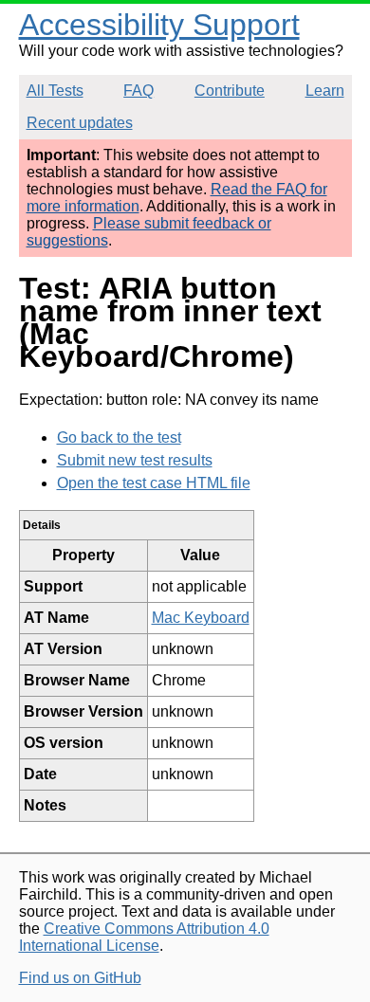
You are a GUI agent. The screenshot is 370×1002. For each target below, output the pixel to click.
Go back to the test (119, 437)
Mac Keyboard (201, 618)
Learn (324, 90)
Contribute (229, 90)
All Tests (55, 90)
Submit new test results (135, 460)
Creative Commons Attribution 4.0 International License (144, 937)
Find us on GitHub (80, 978)
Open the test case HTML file (153, 483)
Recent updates (80, 123)
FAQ (138, 90)
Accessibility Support (159, 25)
